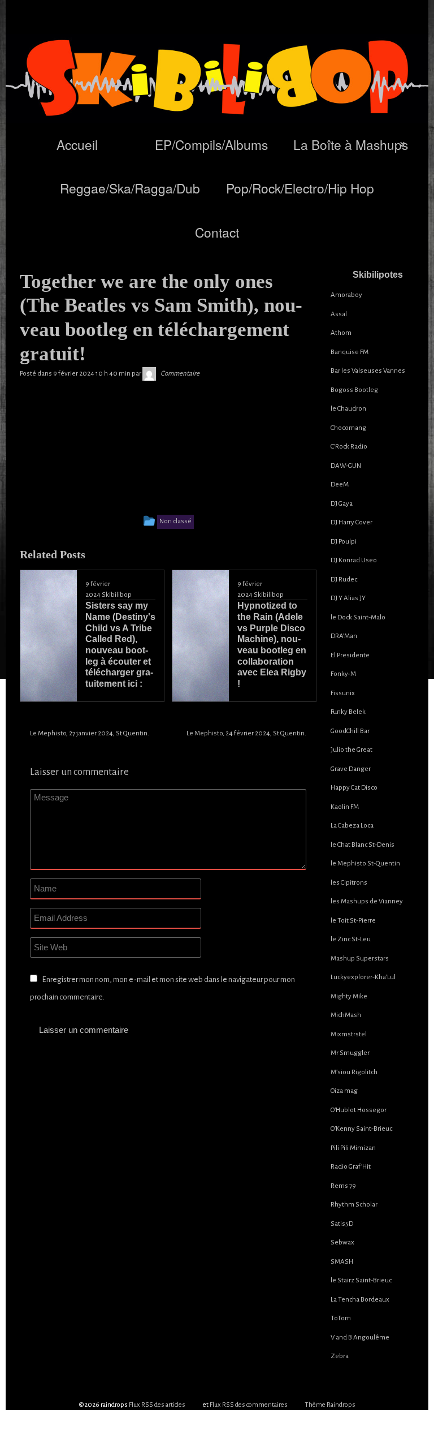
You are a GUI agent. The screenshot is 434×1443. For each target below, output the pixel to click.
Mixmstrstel (349, 1034)
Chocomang (348, 428)
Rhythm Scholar (354, 1204)
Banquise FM (349, 352)
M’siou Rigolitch (354, 1072)
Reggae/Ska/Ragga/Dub (130, 188)
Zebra (340, 1356)
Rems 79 (343, 1186)
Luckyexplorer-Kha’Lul (363, 977)
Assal (339, 314)
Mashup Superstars (360, 958)
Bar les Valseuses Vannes (368, 370)
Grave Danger (351, 769)
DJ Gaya (342, 503)
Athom (341, 333)
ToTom (341, 1318)
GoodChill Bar (350, 731)
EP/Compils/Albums (211, 144)
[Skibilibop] (149, 373)
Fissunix (343, 693)
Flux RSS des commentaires (249, 1404)
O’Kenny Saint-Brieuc (361, 1128)
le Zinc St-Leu (351, 939)
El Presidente (350, 655)
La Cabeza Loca (352, 825)
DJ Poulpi (344, 541)
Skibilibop (117, 594)
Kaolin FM (345, 807)
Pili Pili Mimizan (353, 1148)
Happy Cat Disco (354, 787)
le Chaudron (348, 408)
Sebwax (342, 1242)
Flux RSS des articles (157, 1404)
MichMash (346, 1015)
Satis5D (342, 1223)
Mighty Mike (349, 996)
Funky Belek (348, 712)
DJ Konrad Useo (354, 560)
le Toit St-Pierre (353, 920)
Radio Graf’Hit (351, 1166)
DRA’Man (344, 636)
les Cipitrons (349, 882)
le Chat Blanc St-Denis (362, 844)
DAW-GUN (346, 465)
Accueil (77, 144)
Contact (217, 232)
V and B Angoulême (360, 1337)
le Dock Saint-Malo (358, 617)
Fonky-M (343, 674)
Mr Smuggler (350, 1053)
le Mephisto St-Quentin (365, 863)
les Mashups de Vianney (367, 901)
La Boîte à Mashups (350, 144)
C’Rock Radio (349, 446)
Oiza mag (344, 1091)
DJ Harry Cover (351, 522)
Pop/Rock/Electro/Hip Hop (300, 188)
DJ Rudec (344, 579)
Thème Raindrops (330, 1404)
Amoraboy (346, 295)
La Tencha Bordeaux (360, 1299)
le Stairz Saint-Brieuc (361, 1280)
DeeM (340, 484)
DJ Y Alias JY (348, 598)
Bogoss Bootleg (354, 390)
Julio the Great (351, 749)
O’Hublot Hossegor (359, 1110)
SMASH (342, 1261)
